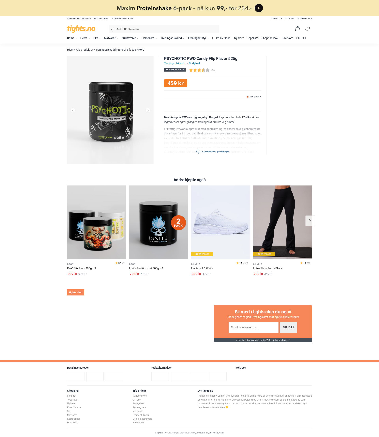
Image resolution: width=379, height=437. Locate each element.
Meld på (288, 327)
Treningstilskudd (171, 38)
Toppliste (252, 38)
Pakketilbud (223, 38)
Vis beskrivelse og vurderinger (215, 152)
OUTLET (301, 38)
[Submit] (112, 29)
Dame (70, 38)
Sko (96, 38)
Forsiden (71, 395)
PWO (141, 49)
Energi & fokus (127, 49)
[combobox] (164, 29)
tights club (276, 18)
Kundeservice (305, 18)
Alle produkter (84, 49)
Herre (83, 38)
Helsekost (148, 38)
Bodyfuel (194, 63)
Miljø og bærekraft (142, 418)
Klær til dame (74, 407)
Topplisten (72, 399)
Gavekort (287, 38)
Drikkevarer (128, 38)
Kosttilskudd (74, 418)
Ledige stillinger (140, 415)
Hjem (70, 49)
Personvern (138, 422)
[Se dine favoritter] (307, 29)
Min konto (290, 18)
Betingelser (138, 403)
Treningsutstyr (197, 38)
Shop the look (270, 38)
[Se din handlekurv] (297, 29)
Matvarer (109, 38)
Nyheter (239, 38)
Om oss (136, 399)
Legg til (124, 198)
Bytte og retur (139, 407)
